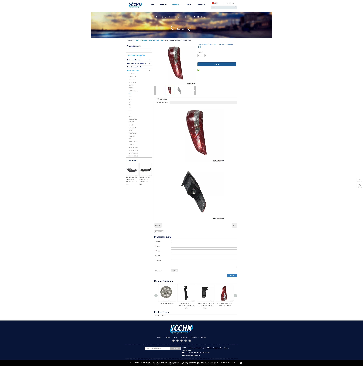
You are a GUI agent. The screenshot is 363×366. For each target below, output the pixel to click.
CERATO (131, 73)
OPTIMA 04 (132, 127)
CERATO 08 (132, 82)
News (175, 337)
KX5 (130, 116)
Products (167, 337)
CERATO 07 (132, 79)
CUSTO (131, 85)
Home (159, 337)
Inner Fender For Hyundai (136, 63)
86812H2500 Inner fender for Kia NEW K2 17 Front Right (132, 179)
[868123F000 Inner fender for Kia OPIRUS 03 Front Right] (146, 169)
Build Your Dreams (134, 60)
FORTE (131, 88)
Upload (175, 270)
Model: (157, 99)
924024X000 (159, 231)
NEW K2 (131, 122)
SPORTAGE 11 (133, 150)
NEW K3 (131, 125)
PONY (131, 130)
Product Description (162, 102)
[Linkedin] (181, 340)
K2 (129, 93)
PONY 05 (131, 136)
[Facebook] (224, 3)
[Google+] (177, 340)
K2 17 (130, 99)
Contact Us (184, 337)
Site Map (203, 337)
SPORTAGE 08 (133, 147)
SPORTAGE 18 (133, 156)
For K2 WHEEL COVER (167, 303)
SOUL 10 (131, 144)
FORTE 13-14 (133, 90)
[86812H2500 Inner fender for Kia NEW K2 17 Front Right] (132, 169)
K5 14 (130, 110)
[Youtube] (189, 340)
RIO (130, 139)
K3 (129, 102)
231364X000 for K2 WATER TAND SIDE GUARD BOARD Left (186, 305)
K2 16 (130, 96)
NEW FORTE (133, 119)
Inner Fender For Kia (134, 67)
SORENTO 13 (133, 142)
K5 (129, 108)
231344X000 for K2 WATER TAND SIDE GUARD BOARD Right (205, 305)
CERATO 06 (132, 76)
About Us (194, 337)
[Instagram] (230, 3)
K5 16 (130, 113)
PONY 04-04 (132, 133)
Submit (232, 275)
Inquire (217, 64)
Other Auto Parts (133, 70)
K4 (129, 105)
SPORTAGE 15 (133, 153)
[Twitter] (227, 3)
